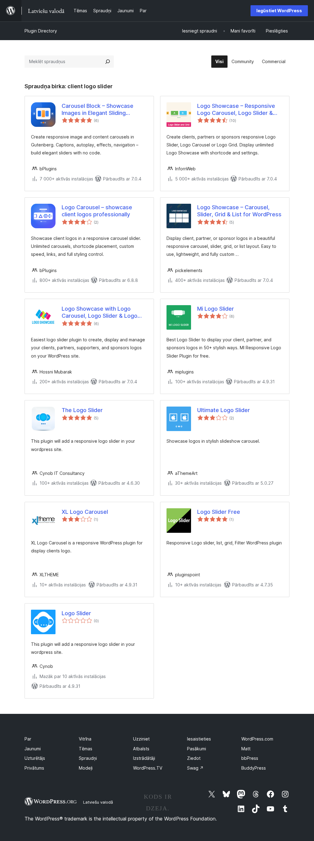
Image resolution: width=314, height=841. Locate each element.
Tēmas (85, 748)
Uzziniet (141, 738)
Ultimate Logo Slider (223, 410)
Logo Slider (76, 613)
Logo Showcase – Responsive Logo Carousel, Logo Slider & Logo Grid (236, 110)
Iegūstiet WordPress (279, 10)
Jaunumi (33, 748)
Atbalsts (141, 748)
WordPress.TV (147, 768)
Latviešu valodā (98, 802)
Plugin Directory (41, 30)
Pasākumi (196, 748)
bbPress (249, 758)
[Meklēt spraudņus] (107, 61)
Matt (246, 748)
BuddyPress (253, 768)
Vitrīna (85, 738)
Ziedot (194, 758)
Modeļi (86, 768)
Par (28, 738)
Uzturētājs (35, 758)
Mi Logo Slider (215, 308)
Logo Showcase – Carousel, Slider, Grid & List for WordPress (239, 211)
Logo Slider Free (218, 512)
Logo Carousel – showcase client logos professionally (97, 211)
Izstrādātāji (144, 758)
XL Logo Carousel (85, 512)
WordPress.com (257, 738)
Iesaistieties (199, 738)
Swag (195, 768)
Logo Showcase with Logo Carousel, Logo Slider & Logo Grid (99, 312)
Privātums (34, 768)
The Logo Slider (82, 410)
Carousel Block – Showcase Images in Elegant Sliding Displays (97, 110)
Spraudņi (88, 758)
